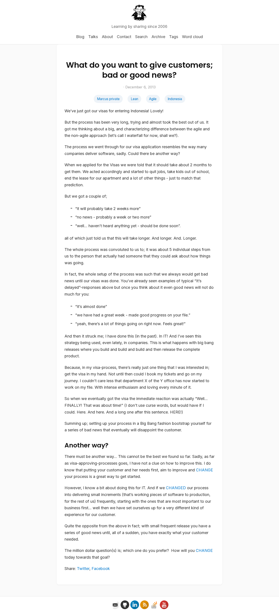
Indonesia (175, 99)
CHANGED (176, 488)
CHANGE (204, 470)
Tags (173, 36)
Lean (134, 99)
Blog (80, 36)
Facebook (101, 568)
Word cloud (192, 36)
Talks (93, 36)
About (107, 36)
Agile (153, 99)
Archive (158, 36)
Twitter (83, 568)
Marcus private (108, 99)
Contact (124, 36)
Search (141, 36)
